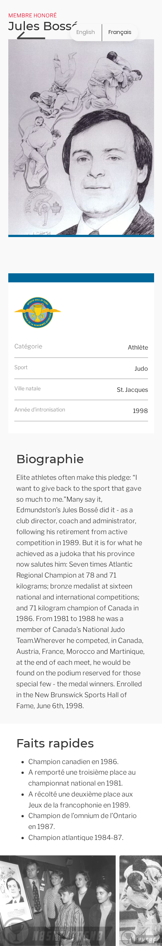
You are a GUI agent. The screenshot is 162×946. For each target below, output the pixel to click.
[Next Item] (149, 900)
